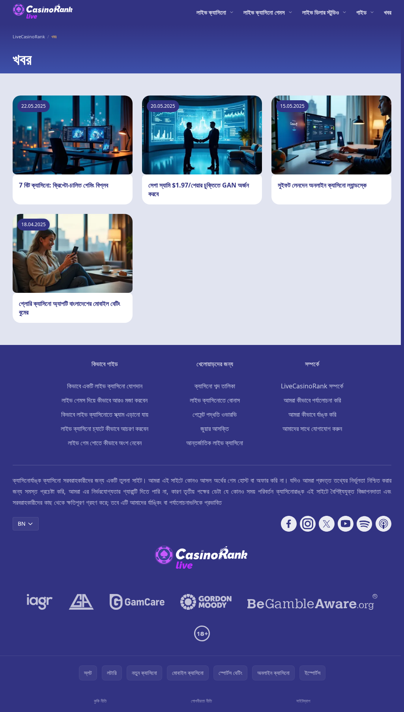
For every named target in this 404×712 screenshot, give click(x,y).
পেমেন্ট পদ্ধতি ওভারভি (215, 414)
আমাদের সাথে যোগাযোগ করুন (312, 428)
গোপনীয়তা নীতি (201, 701)
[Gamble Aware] (312, 602)
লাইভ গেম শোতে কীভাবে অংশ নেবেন (105, 442)
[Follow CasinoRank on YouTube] (346, 524)
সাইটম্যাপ (303, 701)
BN (22, 523)
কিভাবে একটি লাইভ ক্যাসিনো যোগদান (104, 386)
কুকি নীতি (100, 701)
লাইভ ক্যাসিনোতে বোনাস (215, 400)
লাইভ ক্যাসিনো (211, 12)
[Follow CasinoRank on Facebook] (289, 524)
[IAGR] (40, 602)
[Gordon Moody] (206, 602)
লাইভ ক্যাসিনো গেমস (264, 12)
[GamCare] (137, 602)
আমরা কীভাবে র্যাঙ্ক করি (312, 414)
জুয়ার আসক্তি (214, 428)
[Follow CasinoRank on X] (327, 524)
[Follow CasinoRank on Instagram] (308, 524)
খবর (387, 12)
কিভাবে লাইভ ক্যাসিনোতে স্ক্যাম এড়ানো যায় (104, 414)
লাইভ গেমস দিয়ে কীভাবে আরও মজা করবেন (105, 400)
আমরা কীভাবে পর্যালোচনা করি (312, 400)
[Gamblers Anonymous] (81, 602)
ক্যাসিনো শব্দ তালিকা (215, 386)
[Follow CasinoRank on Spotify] (364, 524)
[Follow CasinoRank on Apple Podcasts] (383, 524)
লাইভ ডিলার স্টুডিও (320, 12)
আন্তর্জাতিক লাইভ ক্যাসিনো (214, 442)
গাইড (361, 12)
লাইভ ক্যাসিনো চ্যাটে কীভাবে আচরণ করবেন (104, 428)
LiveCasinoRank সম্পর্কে (312, 386)
